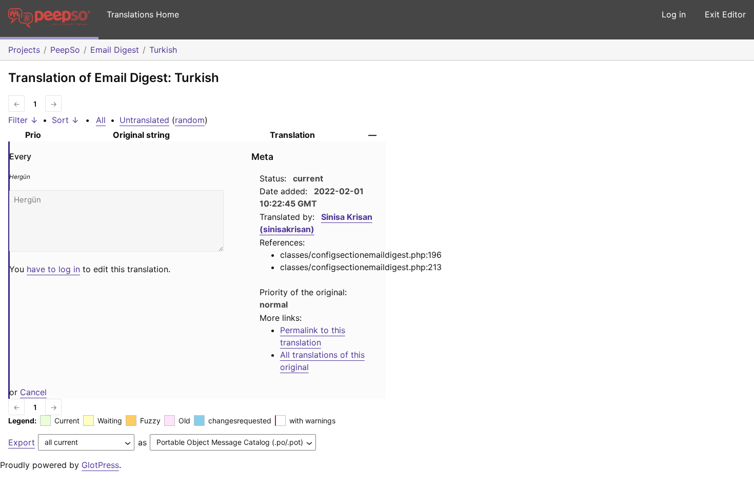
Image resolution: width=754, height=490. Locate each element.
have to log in (53, 269)
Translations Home (143, 14)
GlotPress (100, 465)
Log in (674, 14)
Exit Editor (725, 14)
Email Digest (114, 50)
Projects (24, 50)
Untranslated (144, 120)
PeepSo (65, 50)
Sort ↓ (65, 120)
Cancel (33, 392)
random (190, 120)
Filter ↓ (23, 120)
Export (21, 442)
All (101, 120)
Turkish (163, 50)
